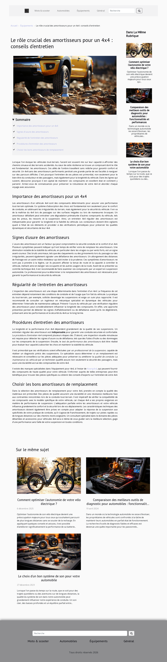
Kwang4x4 (92, 368)
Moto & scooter (42, 10)
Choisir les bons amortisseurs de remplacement (40, 149)
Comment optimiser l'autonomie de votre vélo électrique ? (139, 64)
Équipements (83, 10)
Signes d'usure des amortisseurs (33, 131)
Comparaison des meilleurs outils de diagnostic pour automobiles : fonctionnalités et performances (139, 115)
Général (101, 10)
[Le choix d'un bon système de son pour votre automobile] (139, 150)
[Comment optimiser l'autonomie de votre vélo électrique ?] (139, 50)
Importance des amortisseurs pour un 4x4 (37, 125)
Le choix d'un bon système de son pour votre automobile (139, 164)
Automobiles (63, 10)
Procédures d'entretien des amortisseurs (37, 143)
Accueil (14, 25)
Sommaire (23, 119)
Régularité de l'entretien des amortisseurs (37, 137)
